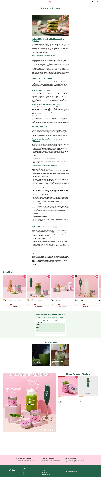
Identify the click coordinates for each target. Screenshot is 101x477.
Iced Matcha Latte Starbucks (57, 362)
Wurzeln (38, 324)
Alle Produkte (25, 470)
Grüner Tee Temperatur (40, 363)
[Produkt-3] (29, 402)
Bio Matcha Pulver (62, 398)
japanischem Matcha (59, 60)
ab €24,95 (60, 402)
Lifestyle (24, 476)
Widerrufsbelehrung (46, 476)
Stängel (37, 330)
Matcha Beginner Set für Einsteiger (34, 300)
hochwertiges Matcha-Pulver (43, 147)
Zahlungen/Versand (46, 474)
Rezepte (24, 474)
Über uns (24, 472)
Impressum (44, 472)
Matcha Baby (25, 468)
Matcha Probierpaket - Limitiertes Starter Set (12, 300)
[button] (93, 2)
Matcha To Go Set (79, 300)
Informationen (44, 468)
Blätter (37, 327)
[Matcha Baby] (50, 2)
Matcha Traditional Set (56, 300)
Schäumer (80, 398)
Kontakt (43, 470)
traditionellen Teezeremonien (46, 131)
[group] (50, 291)
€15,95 (79, 401)
